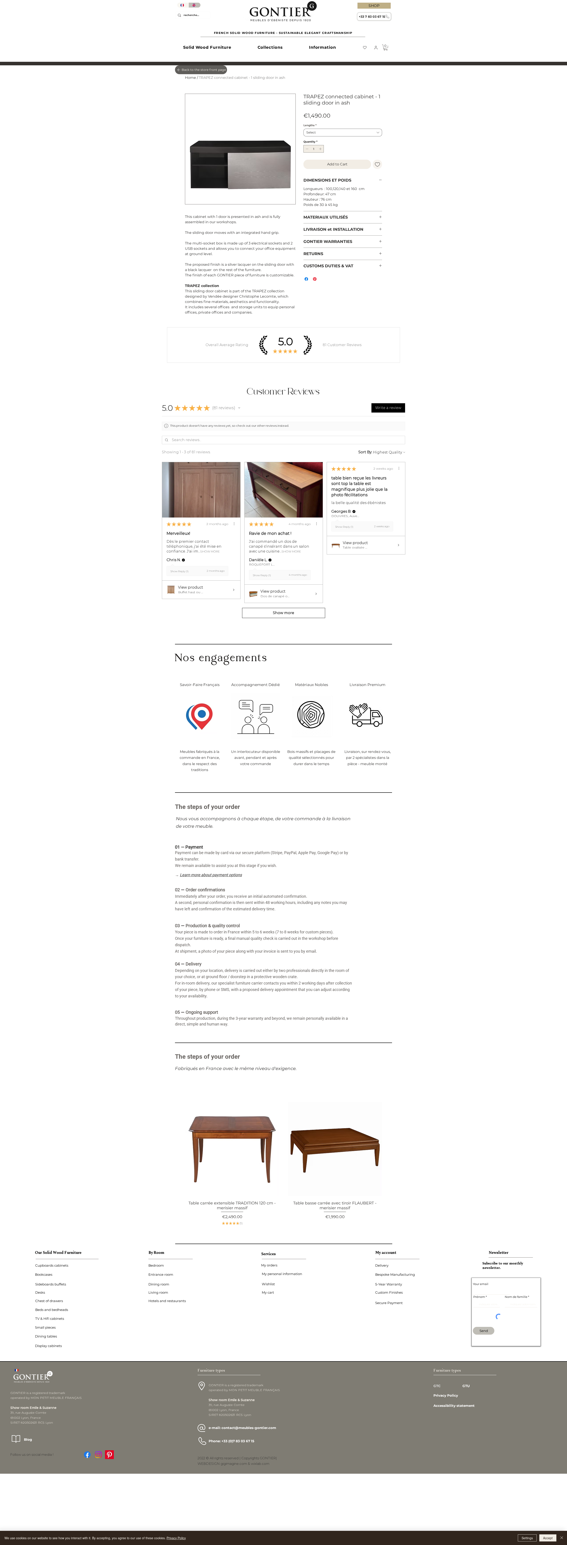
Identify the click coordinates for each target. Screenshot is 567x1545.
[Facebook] (87, 1451)
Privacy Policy (176, 1538)
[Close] (561, 1537)
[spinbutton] (313, 148)
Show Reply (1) (179, 571)
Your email (480, 1280)
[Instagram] (98, 1451)
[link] (385, 47)
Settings (527, 1538)
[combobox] (342, 132)
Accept (548, 1538)
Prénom (479, 1293)
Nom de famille (516, 1293)
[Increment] (320, 148)
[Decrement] (306, 148)
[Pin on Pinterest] (314, 279)
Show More (210, 551)
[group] (283, 1162)
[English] (194, 5)
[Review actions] (234, 524)
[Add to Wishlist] (377, 164)
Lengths (310, 125)
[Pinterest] (109, 1451)
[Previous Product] (178, 1147)
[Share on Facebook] (306, 279)
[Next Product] (388, 1147)
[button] (207, 47)
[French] (183, 5)
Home (190, 78)
